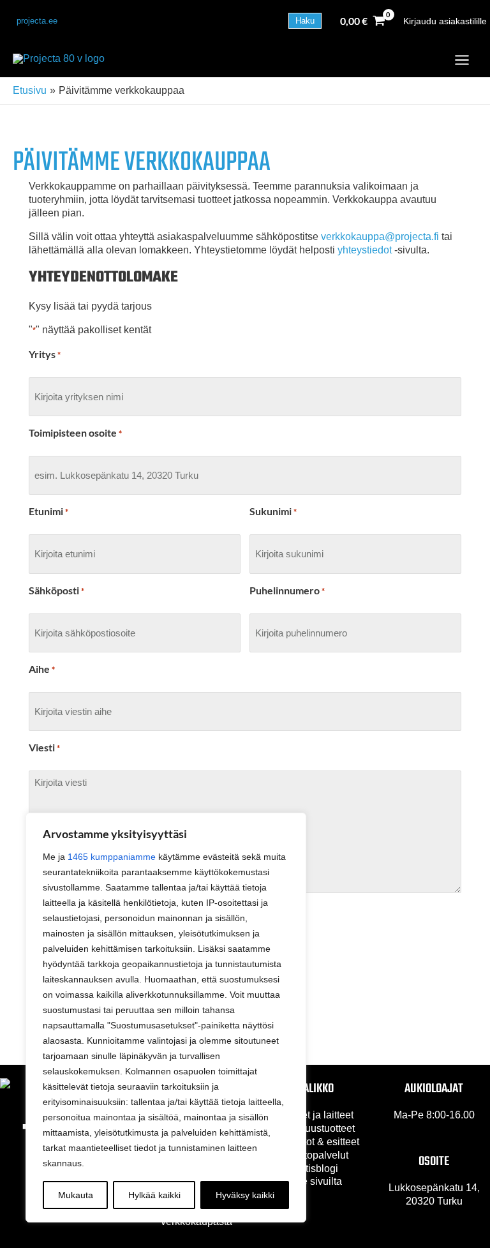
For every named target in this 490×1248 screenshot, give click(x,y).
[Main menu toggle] (462, 60)
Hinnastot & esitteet (315, 1141)
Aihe (42, 669)
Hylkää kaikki (154, 1195)
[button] (37, 21)
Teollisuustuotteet (315, 1128)
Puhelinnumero (287, 590)
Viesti (44, 747)
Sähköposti (56, 590)
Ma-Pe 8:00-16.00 (434, 1114)
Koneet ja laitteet (315, 1114)
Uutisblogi (315, 1168)
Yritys (45, 354)
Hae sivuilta (315, 1181)
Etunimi (48, 511)
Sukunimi (273, 511)
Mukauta (75, 1195)
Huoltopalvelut (315, 1155)
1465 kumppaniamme (112, 857)
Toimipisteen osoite (75, 432)
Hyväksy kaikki (245, 1195)
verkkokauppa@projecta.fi (380, 236)
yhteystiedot (365, 249)
